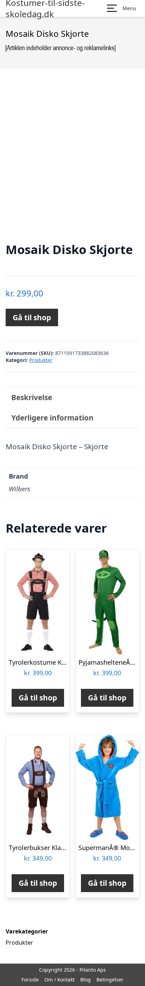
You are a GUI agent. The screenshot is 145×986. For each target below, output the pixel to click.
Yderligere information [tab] (52, 418)
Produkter (40, 360)
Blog (85, 979)
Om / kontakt (59, 979)
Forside (30, 979)
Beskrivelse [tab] (31, 397)
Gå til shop (32, 317)
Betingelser (110, 979)
